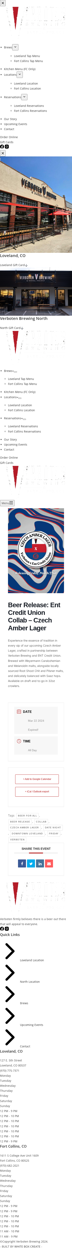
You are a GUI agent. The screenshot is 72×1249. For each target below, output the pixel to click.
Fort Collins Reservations (24, 431)
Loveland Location (20, 405)
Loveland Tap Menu (21, 379)
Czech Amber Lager (24, 827)
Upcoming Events (15, 444)
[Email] (49, 863)
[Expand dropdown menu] (15, 371)
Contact (9, 449)
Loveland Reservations (23, 426)
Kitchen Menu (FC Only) (19, 392)
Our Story (10, 439)
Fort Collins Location (21, 410)
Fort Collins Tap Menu (22, 384)
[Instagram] (7, 930)
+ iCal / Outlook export (37, 791)
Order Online (9, 457)
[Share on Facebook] (22, 863)
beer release (20, 821)
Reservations (12, 418)
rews (25, 1003)
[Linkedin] (40, 863)
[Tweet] (31, 863)
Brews (8, 371)
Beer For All (27, 815)
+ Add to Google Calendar (37, 779)
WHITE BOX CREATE (27, 1246)
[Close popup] (3, 153)
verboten (17, 839)
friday (54, 833)
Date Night (53, 827)
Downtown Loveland (27, 833)
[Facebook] (2, 930)
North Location (30, 982)
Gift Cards (6, 463)
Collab (41, 821)
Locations (10, 397)
